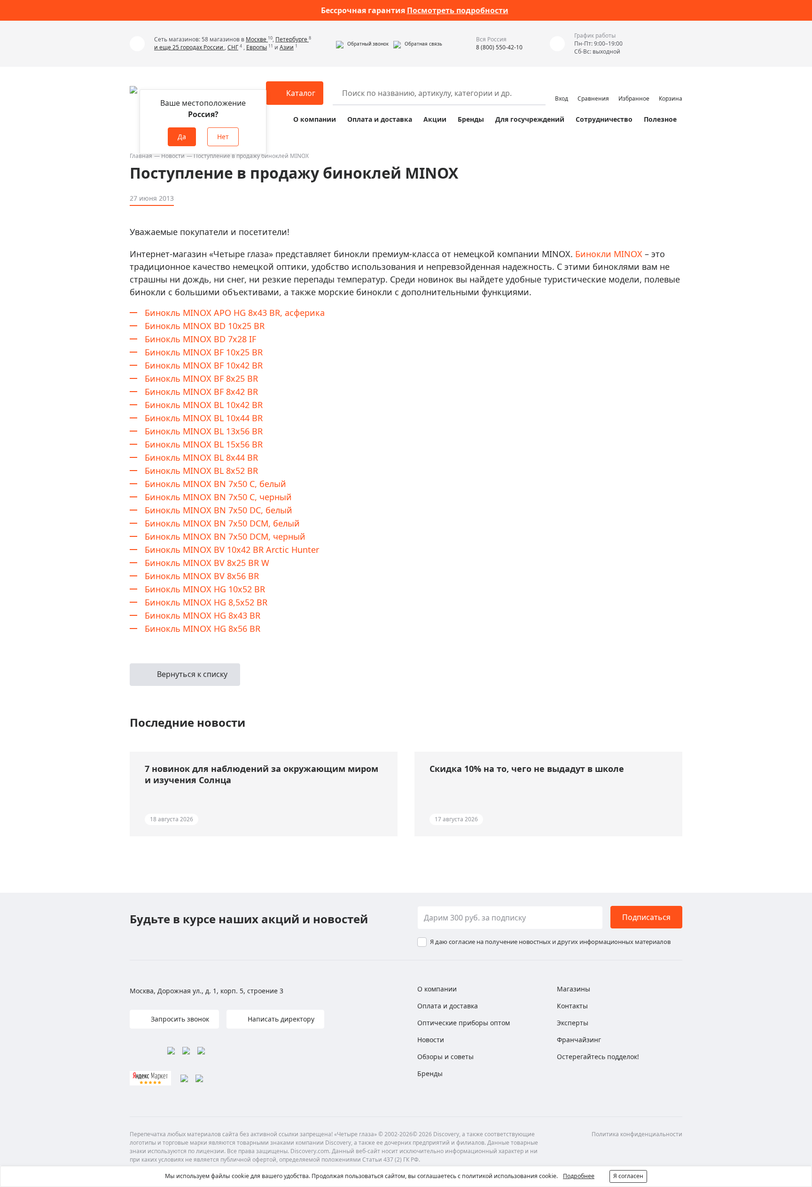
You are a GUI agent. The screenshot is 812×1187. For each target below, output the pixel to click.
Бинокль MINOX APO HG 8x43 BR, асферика (235, 312)
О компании (314, 119)
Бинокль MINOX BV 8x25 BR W (207, 562)
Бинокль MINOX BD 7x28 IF (200, 339)
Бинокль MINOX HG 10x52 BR (205, 589)
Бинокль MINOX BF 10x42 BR (204, 365)
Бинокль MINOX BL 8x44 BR (201, 457)
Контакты (572, 1005)
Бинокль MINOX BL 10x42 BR (204, 404)
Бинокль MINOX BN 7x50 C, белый (215, 483)
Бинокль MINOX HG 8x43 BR (202, 615)
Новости (173, 156)
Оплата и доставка (379, 119)
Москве (257, 39)
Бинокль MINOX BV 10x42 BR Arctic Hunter (232, 549)
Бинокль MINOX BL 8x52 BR (201, 470)
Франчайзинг (579, 1039)
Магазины (573, 988)
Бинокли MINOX (608, 253)
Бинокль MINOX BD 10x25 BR (205, 325)
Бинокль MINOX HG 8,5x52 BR (206, 602)
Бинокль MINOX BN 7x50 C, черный (218, 497)
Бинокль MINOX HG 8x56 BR (202, 628)
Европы (256, 47)
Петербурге (292, 39)
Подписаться (646, 917)
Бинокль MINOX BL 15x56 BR (204, 444)
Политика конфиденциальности (637, 1134)
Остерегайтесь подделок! (598, 1056)
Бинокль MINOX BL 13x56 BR (204, 431)
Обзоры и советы (445, 1056)
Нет (223, 136)
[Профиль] (561, 88)
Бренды (471, 119)
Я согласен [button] (628, 1176)
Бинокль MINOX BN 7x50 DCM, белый (222, 523)
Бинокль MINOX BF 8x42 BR (201, 391)
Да (182, 136)
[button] (362, 43)
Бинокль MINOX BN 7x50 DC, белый (218, 510)
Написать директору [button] (280, 1018)
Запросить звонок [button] (179, 1018)
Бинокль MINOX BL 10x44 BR (204, 418)
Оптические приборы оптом (463, 1022)
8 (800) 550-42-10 (499, 47)
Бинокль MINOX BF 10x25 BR (204, 352)
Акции (434, 119)
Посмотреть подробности (457, 10)
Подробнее (578, 1176)
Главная (141, 156)
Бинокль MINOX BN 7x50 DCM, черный (225, 536)
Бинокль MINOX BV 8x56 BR (202, 576)
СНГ (232, 47)
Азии (287, 47)
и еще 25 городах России (189, 47)
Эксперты (572, 1022)
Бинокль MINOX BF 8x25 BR (201, 378)
